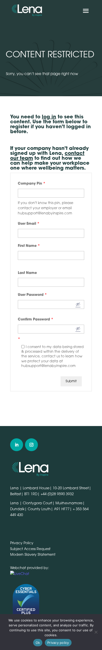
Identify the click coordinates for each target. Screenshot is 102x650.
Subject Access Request (30, 549)
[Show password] (78, 304)
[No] (95, 632)
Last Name (27, 272)
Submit (71, 381)
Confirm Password (35, 319)
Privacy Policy (21, 543)
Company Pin (31, 183)
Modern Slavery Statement (32, 554)
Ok (38, 643)
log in (49, 116)
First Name (29, 245)
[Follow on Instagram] (31, 444)
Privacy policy (58, 643)
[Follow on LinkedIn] (16, 444)
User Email (28, 223)
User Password (32, 294)
